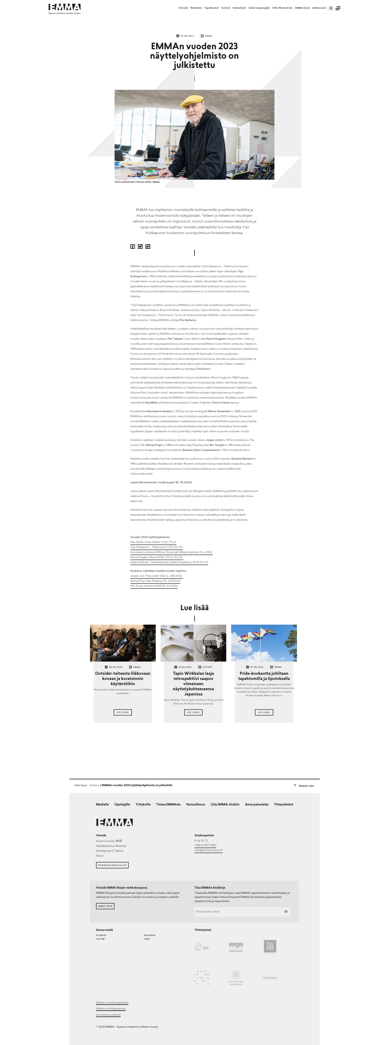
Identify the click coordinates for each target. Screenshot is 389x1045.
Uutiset (225, 8)
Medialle (102, 804)
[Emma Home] (65, 7)
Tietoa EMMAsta (168, 804)
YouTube (100, 939)
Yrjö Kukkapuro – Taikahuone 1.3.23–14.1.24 (156, 547)
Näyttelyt (196, 8)
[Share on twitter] (140, 248)
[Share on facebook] (133, 248)
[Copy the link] (148, 248)
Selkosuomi (319, 8)
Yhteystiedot (283, 804)
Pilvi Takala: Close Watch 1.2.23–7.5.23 (153, 542)
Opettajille (122, 804)
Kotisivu (95, 785)
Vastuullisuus (195, 804)
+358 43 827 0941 (205, 845)
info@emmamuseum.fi (208, 850)
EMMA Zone (302, 8)
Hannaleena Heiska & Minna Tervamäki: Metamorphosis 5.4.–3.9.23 (171, 552)
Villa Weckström (282, 8)
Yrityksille (143, 804)
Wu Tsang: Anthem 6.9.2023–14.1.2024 (154, 586)
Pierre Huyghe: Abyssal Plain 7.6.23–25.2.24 (156, 557)
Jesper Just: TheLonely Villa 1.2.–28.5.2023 (156, 576)
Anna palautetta (257, 804)
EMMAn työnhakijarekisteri (111, 1009)
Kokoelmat (239, 8)
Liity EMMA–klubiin (225, 804)
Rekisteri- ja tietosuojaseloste (112, 1003)
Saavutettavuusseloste (108, 1015)
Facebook (101, 935)
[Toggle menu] (338, 8)
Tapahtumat (211, 8)
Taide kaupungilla (259, 8)
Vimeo (147, 939)
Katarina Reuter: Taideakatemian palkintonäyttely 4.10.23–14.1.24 (169, 562)
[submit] (286, 912)
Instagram (149, 935)
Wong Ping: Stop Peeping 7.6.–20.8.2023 (155, 581)
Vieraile (183, 8)
